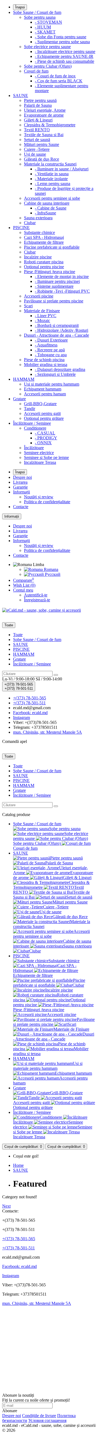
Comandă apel (14, 741)
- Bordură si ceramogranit (57, 325)
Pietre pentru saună (40, 100)
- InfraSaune (45, 213)
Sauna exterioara (38, 217)
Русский (52, 574)
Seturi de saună (37, 139)
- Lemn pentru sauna (52, 183)
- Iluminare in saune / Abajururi (61, 169)
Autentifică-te (35, 595)
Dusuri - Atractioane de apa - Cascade (56, 335)
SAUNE (20, 95)
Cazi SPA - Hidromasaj (44, 237)
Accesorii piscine (38, 296)
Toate (18, 634)
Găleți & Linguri (38, 120)
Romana (50, 569)
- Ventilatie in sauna (52, 173)
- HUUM (43, 27)
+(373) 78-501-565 (18, 1238)
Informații (21, 492)
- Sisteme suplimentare (54, 286)
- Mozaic (42, 320)
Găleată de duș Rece (41, 159)
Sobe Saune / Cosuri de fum (37, 12)
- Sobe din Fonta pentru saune (60, 37)
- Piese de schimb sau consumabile (64, 61)
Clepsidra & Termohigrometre (49, 125)
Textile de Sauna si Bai (43, 134)
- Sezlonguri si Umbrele (55, 374)
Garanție (20, 487)
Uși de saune (35, 154)
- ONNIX (43, 442)
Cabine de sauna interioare (46, 203)
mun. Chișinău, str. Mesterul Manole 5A (36, 1303)
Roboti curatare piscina (43, 262)
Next (6, 1206)
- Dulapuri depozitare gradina (60, 369)
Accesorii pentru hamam (45, 394)
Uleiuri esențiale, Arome (45, 110)
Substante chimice (39, 232)
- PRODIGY (46, 438)
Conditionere (35, 428)
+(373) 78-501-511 (18, 1248)
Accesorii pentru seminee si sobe (52, 198)
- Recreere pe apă (50, 350)
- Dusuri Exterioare (51, 340)
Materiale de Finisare (42, 310)
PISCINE (21, 227)
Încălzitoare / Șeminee (32, 423)
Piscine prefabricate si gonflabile (51, 247)
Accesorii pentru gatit (42, 413)
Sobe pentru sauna (40, 17)
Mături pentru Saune (41, 144)
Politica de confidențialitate (47, 501)
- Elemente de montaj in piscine (62, 276)
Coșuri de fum (36, 71)
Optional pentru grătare (44, 418)
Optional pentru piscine (44, 266)
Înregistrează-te (37, 600)
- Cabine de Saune (50, 208)
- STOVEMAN (48, 22)
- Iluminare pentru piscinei (57, 281)
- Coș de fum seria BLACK (58, 81)
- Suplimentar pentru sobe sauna (62, 41)
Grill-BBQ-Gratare (40, 403)
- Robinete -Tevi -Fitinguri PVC (62, 291)
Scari (28, 306)
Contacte (20, 506)
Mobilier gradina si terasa (45, 364)
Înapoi (20, 7)
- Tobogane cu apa (51, 354)
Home (18, 1165)
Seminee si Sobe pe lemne (46, 457)
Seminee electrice (39, 452)
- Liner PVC (45, 315)
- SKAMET (45, 32)
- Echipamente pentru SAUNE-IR (64, 56)
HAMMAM (23, 379)
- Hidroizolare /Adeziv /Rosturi (61, 330)
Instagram (10, 1275)
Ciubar (30, 222)
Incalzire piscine (38, 257)
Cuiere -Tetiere (37, 149)
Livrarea (20, 482)
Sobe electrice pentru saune (47, 46)
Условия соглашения (47, 1420)
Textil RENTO (37, 129)
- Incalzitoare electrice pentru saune (65, 51)
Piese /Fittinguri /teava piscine (49, 271)
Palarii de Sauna (38, 105)
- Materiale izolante (51, 178)
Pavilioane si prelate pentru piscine (53, 301)
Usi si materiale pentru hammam (51, 384)
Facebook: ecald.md (19, 1266)
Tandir (29, 408)
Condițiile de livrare (39, 1415)
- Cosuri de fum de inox (55, 76)
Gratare (19, 398)
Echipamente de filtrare (44, 242)
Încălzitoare (34, 447)
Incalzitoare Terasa (40, 462)
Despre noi (22, 477)
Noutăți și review (38, 497)
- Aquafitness (46, 345)
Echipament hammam (42, 389)
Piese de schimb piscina (44, 359)
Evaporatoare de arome (44, 115)
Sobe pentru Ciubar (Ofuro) (48, 66)
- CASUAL (45, 433)
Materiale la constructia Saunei (50, 164)
